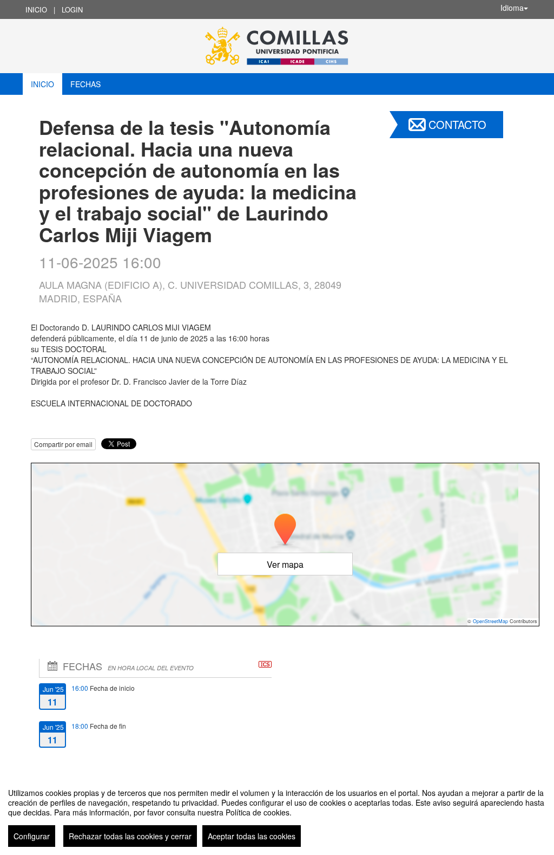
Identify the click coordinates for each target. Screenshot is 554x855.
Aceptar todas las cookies (251, 836)
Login (72, 9)
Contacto (457, 124)
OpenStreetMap (490, 621)
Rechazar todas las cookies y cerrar (130, 836)
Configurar (32, 836)
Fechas (85, 84)
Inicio (36, 9)
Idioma (512, 7)
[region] (277, 813)
